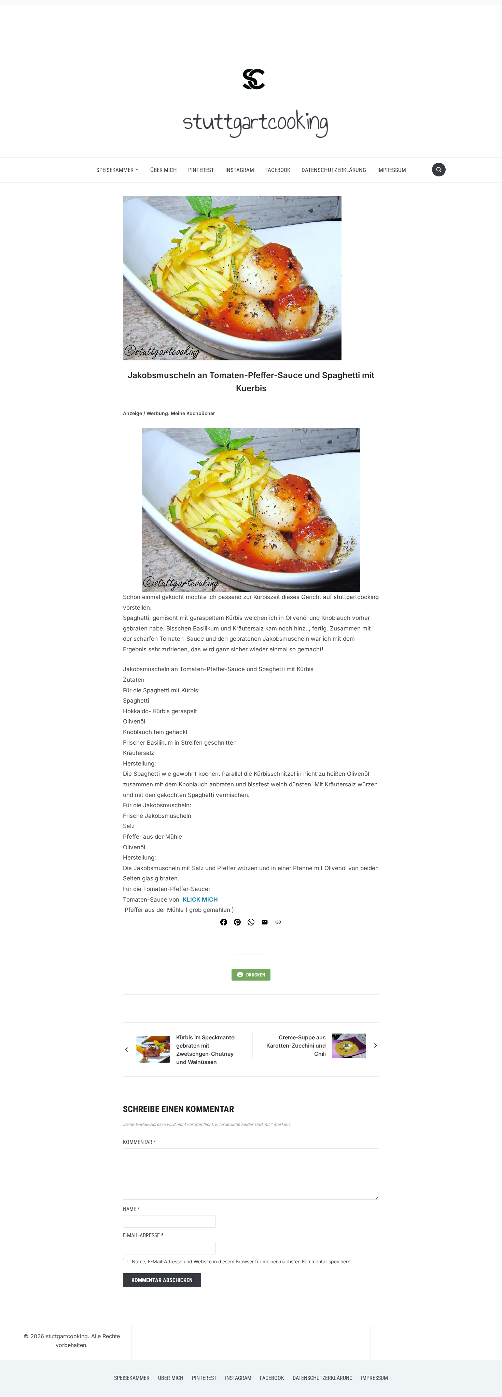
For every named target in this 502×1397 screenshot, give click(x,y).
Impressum (391, 170)
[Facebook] (224, 922)
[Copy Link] (278, 922)
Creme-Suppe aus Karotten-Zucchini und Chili (296, 1045)
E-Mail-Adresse (143, 1235)
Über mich (163, 170)
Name (131, 1209)
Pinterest (201, 170)
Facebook (277, 170)
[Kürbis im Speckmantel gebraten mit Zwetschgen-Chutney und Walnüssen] (153, 1049)
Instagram (239, 170)
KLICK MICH (200, 899)
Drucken (255, 974)
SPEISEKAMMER (115, 170)
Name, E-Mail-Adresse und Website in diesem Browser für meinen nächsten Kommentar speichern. (242, 1261)
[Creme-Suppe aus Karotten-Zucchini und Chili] (349, 1045)
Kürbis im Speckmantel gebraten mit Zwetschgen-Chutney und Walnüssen (206, 1049)
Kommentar (139, 1142)
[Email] (265, 922)
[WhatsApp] (251, 922)
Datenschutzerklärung (334, 170)
